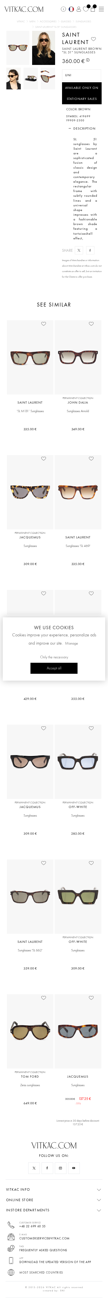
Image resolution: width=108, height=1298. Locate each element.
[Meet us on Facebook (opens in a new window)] (47, 1168)
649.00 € (30, 1103)
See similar (54, 304)
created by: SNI (54, 1290)
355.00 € (77, 699)
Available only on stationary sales (81, 93)
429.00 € (30, 699)
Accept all (54, 668)
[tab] (81, 128)
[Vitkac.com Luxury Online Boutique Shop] (24, 8)
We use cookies (54, 628)
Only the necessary (54, 657)
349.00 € (77, 429)
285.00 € (77, 833)
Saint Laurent (75, 38)
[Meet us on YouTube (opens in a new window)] (73, 1168)
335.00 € (30, 429)
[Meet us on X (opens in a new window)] (34, 1168)
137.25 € (78, 1100)
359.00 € (30, 968)
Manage (71, 643)
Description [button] (84, 128)
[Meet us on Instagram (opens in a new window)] (60, 1168)
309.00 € (30, 564)
